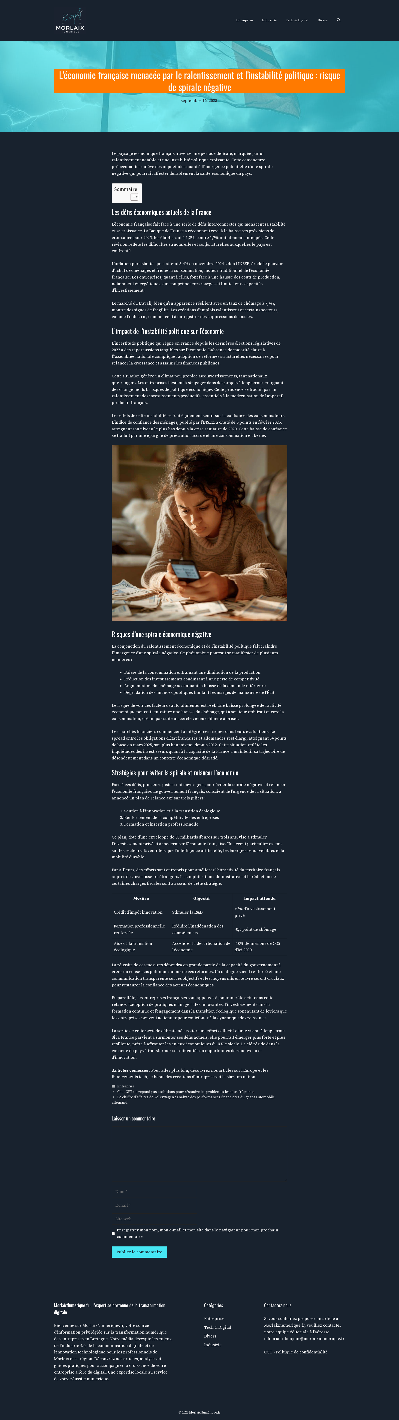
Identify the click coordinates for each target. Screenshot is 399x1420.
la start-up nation (238, 1077)
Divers (323, 20)
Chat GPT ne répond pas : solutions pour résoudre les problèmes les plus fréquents (185, 1092)
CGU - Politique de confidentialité (296, 1352)
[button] (338, 20)
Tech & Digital (297, 20)
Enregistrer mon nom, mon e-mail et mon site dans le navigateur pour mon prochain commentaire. (197, 1233)
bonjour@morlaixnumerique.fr (315, 1338)
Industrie (269, 20)
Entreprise (244, 20)
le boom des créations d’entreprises (183, 1077)
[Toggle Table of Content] (132, 197)
